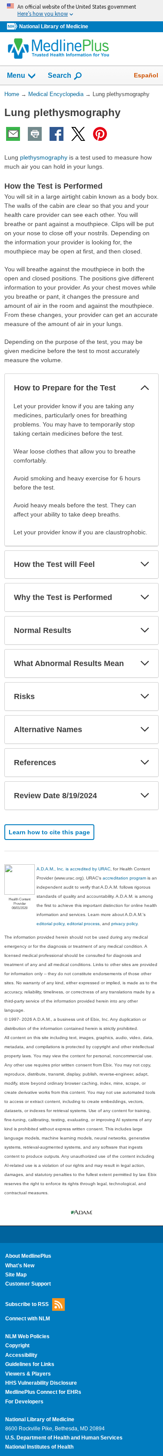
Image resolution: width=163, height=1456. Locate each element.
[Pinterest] (100, 134)
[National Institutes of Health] (13, 26)
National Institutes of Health (39, 1447)
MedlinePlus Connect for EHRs (43, 1392)
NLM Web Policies (27, 1336)
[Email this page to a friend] (13, 134)
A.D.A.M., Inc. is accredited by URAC (73, 868)
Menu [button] (16, 75)
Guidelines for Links (29, 1364)
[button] (144, 387)
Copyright (17, 1346)
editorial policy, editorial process (68, 923)
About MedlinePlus (28, 1256)
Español (146, 75)
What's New (19, 1266)
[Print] (34, 134)
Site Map (16, 1275)
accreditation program (124, 878)
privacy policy (124, 923)
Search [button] (59, 75)
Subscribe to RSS (27, 1304)
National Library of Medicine (53, 26)
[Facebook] (56, 134)
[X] (78, 134)
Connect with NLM (27, 1319)
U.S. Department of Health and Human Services (64, 1438)
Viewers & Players (28, 1374)
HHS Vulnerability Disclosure (41, 1383)
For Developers (24, 1402)
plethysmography (43, 157)
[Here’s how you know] (81, 10)
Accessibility (21, 1355)
